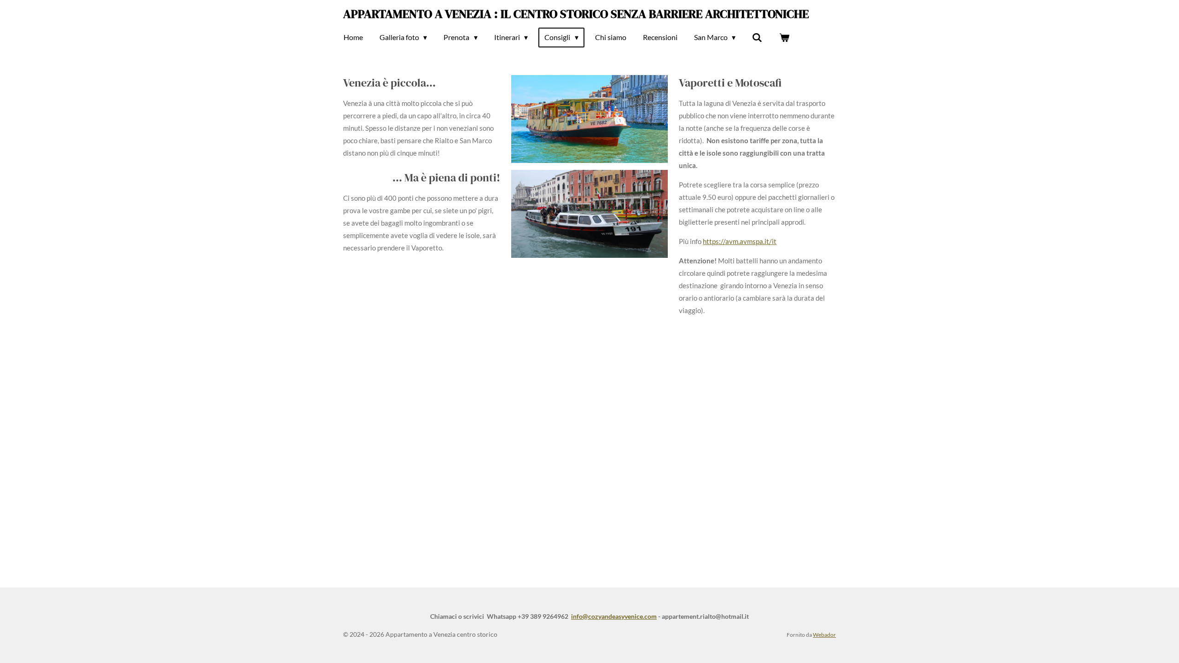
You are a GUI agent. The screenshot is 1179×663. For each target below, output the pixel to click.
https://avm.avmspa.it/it (739, 241)
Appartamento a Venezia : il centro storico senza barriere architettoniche (576, 14)
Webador (824, 634)
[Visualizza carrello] (784, 37)
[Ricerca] (757, 37)
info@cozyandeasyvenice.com (614, 616)
